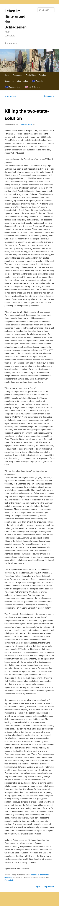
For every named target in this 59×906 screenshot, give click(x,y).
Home (7, 75)
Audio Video (31, 75)
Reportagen (18, 75)
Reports (39, 81)
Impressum (49, 886)
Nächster (49, 96)
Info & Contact (34, 87)
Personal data (15, 87)
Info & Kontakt (22, 81)
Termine (42, 75)
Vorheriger (10, 96)
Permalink (9, 880)
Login (37, 886)
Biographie (9, 81)
